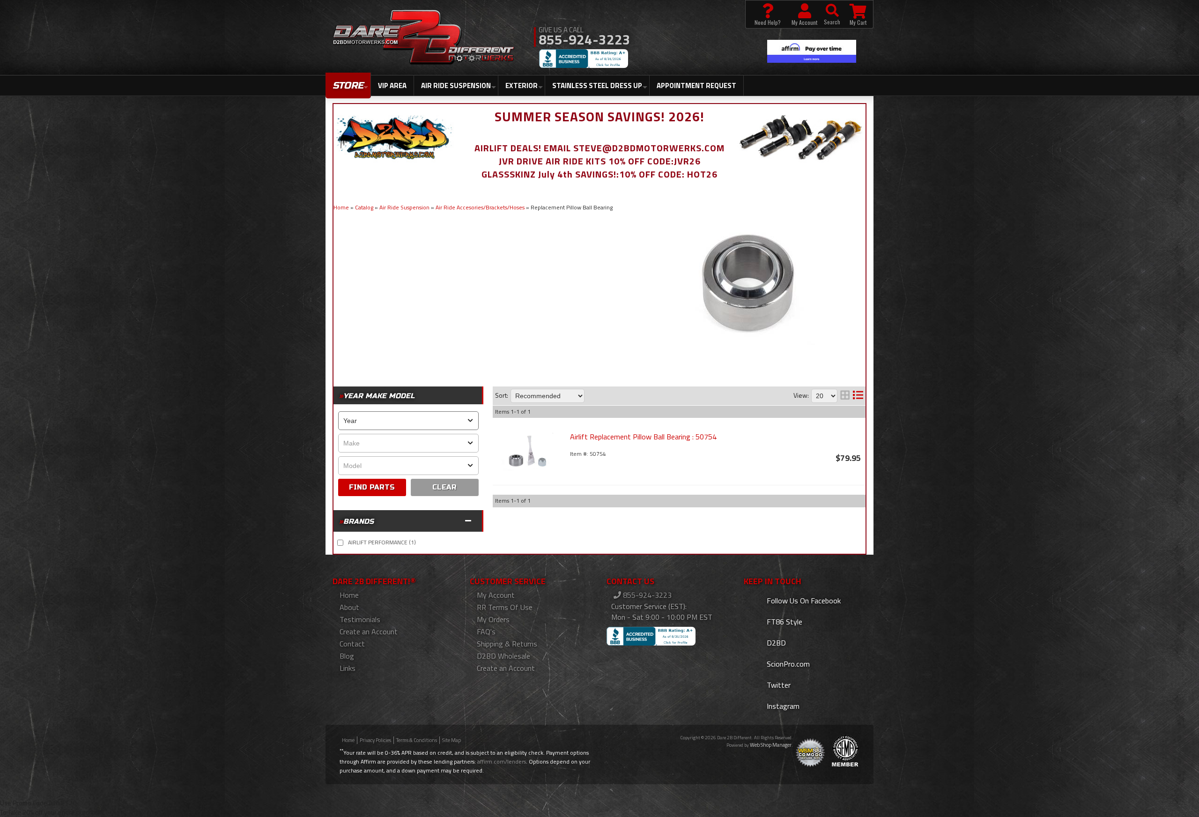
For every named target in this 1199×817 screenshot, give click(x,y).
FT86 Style (783, 621)
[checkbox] (340, 543)
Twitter (778, 685)
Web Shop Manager (771, 745)
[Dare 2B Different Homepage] (424, 38)
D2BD (775, 642)
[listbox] (408, 420)
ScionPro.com (787, 663)
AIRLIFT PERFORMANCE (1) (382, 542)
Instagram (782, 706)
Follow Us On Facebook (803, 600)
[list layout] (858, 396)
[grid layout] (845, 396)
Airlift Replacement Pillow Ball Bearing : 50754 (643, 436)
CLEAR (444, 487)
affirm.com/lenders (501, 761)
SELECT (372, 487)
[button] (832, 14)
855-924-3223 (646, 595)
